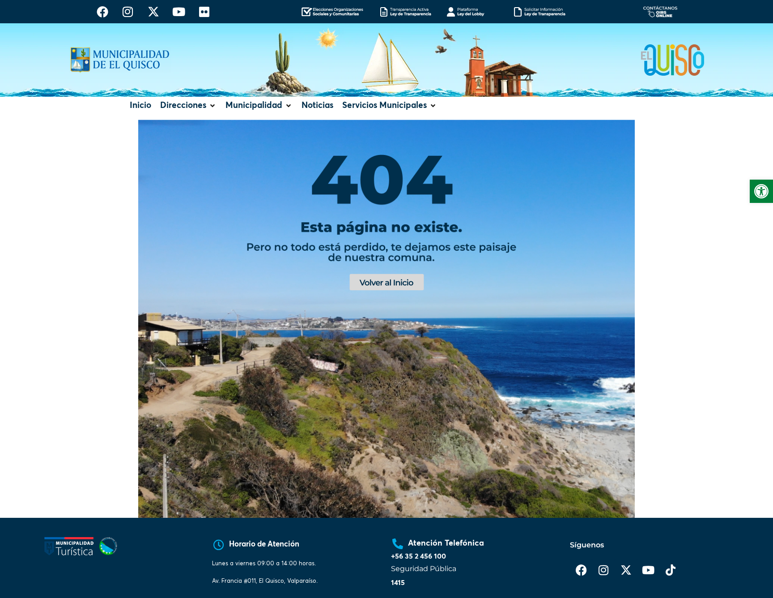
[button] (188, 106)
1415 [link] (398, 582)
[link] (761, 191)
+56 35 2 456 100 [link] (418, 556)
